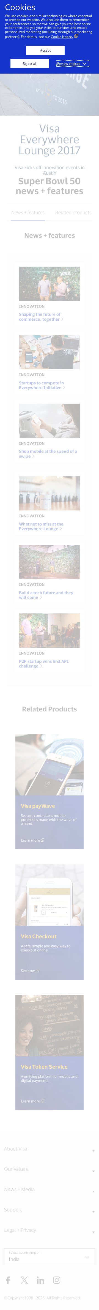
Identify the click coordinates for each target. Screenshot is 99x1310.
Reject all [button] (30, 63)
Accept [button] (45, 50)
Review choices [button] (68, 63)
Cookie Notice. (62, 36)
